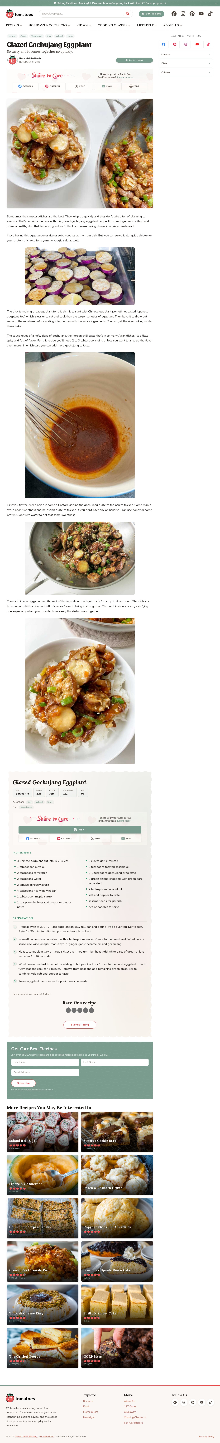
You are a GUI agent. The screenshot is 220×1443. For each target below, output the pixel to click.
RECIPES (12, 25)
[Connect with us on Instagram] (186, 44)
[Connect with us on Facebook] (163, 44)
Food (86, 1406)
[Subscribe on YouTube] (197, 44)
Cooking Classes (133, 1417)
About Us (129, 1401)
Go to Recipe (136, 60)
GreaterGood (47, 1436)
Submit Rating (80, 1024)
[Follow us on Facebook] (174, 14)
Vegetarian (36, 36)
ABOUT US (171, 25)
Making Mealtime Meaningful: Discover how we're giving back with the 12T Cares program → (111, 3)
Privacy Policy (206, 1436)
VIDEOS (82, 25)
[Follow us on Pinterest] (192, 14)
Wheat (59, 36)
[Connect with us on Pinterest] (175, 44)
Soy (49, 36)
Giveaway (130, 1412)
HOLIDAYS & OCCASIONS (48, 25)
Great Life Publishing (26, 1436)
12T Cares (130, 1406)
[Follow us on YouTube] (201, 14)
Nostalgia (88, 1417)
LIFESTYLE (145, 25)
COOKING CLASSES (112, 25)
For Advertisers (133, 1423)
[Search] (127, 14)
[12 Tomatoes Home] (20, 1397)
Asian (23, 36)
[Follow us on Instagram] (183, 14)
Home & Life (90, 1412)
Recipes (88, 1401)
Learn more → (125, 77)
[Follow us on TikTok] (210, 14)
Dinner (12, 36)
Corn (70, 36)
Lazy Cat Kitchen (42, 994)
